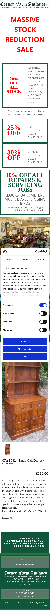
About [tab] (41, 259)
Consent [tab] (9, 259)
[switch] (43, 313)
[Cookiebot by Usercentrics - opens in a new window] (35, 252)
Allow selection (25, 349)
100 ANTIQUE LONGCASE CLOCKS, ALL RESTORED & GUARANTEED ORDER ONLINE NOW (25, 542)
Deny (25, 356)
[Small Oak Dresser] (25, 392)
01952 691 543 (25, 593)
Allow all (25, 341)
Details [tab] (25, 259)
